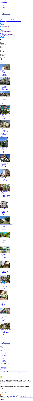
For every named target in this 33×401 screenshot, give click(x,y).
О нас (3, 1)
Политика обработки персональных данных (3, 368)
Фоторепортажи (4, 359)
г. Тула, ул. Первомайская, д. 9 (5, 26)
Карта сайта (2, 374)
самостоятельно (3, 50)
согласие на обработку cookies (22, 396)
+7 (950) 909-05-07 (18, 21)
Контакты (3, 7)
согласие (4, 397)
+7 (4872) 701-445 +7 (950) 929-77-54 (2, 33)
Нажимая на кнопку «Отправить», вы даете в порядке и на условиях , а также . (15, 396)
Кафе (2, 46)
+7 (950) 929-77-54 (13, 21)
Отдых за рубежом (4, 353)
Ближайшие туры (4, 2)
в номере (2, 43)
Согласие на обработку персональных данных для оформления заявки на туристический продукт (13, 371)
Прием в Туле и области (5, 354)
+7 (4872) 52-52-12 (2, 21)
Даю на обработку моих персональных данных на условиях (17, 397)
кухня (2, 48)
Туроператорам (4, 361)
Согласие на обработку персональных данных (19, 395)
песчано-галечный (3, 54)
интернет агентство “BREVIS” (4, 379)
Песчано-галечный (3, 53)
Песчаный (2, 55)
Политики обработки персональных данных (9, 396)
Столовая (2, 51)
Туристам (3, 360)
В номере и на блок (4, 44)
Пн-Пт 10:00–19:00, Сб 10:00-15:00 (13, 34)
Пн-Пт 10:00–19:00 (10, 29)
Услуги (3, 3)
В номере (2, 42)
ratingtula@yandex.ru (14, 366)
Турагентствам (4, 6)
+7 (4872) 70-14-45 (8, 21)
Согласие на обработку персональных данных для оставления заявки (9, 369)
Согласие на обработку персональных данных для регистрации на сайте (10, 372)
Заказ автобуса (6, 4)
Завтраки (2, 45)
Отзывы (3, 5)
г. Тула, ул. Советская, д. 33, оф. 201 (6, 31)
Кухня (2, 47)
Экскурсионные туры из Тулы (6, 352)
